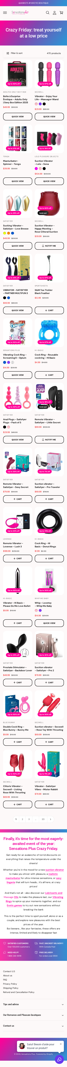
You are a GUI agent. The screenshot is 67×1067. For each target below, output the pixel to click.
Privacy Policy (10, 983)
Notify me (50, 246)
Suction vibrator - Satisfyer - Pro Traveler (47, 485)
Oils (16, 897)
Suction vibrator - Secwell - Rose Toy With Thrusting (49, 728)
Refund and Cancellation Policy (18, 992)
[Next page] (50, 819)
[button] (5, 12)
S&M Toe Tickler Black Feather (44, 292)
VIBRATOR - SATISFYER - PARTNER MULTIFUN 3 (15, 292)
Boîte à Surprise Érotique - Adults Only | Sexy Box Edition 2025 (15, 99)
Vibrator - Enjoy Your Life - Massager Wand (46, 98)
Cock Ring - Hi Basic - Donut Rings (45, 545)
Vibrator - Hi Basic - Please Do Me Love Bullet (16, 604)
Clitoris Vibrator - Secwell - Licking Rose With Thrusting (14, 789)
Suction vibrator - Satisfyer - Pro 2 (44, 669)
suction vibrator (54, 869)
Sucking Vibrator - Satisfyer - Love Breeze (16, 227)
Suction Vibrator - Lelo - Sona (44, 162)
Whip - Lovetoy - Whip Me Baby (43, 604)
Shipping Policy (10, 988)
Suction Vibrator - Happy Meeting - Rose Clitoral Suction (46, 228)
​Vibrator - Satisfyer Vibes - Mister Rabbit (46, 788)
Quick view (18, 116)
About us (7, 975)
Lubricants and (53, 892)
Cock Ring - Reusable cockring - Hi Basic (46, 356)
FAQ (5, 979)
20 (43, 819)
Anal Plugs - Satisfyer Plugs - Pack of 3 (14, 421)
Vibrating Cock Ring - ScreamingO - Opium (14, 356)
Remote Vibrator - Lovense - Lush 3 (13, 545)
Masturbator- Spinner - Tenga (12, 162)
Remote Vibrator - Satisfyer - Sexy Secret (15, 485)
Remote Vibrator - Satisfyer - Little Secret (47, 421)
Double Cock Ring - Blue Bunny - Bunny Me (16, 728)
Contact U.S (9, 971)
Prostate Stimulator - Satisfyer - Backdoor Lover (17, 669)
